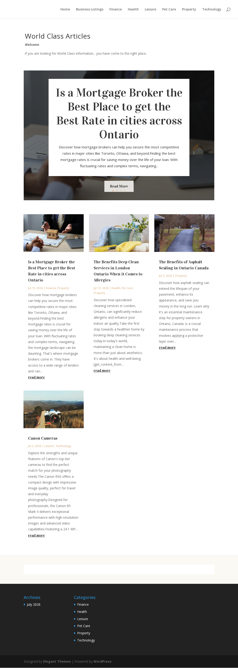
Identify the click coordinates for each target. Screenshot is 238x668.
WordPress (102, 661)
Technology (211, 9)
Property (189, 9)
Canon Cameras (42, 438)
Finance (115, 9)
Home (65, 9)
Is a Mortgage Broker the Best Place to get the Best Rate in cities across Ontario (119, 114)
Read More (119, 186)
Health (133, 9)
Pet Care (169, 9)
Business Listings (89, 9)
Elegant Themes (57, 661)
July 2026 (33, 604)
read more (36, 377)
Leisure (150, 9)
